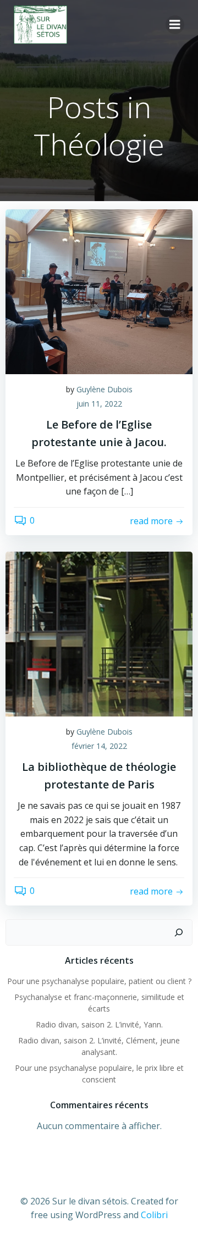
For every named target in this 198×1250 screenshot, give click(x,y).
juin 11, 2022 (99, 403)
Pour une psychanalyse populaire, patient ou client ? (99, 981)
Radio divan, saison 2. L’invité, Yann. (99, 1024)
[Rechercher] (179, 932)
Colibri (154, 1215)
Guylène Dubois (104, 389)
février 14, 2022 (99, 746)
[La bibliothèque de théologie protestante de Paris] (99, 633)
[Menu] (175, 24)
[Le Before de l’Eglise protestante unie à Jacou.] (99, 291)
